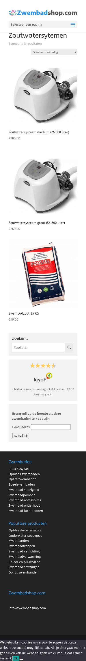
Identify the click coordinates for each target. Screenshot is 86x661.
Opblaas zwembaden (24, 474)
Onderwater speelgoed (26, 535)
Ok (16, 658)
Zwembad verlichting (24, 551)
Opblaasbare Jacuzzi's (25, 530)
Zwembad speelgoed (24, 490)
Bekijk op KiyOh (43, 394)
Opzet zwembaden (22, 479)
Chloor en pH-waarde (24, 562)
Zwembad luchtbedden (26, 511)
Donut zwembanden (24, 572)
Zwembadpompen (22, 495)
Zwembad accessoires (25, 500)
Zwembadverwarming (25, 556)
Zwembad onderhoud (25, 505)
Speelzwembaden (22, 484)
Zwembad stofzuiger (24, 567)
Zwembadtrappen (22, 546)
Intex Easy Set (19, 469)
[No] (21, 659)
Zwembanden (19, 541)
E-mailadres (21, 427)
